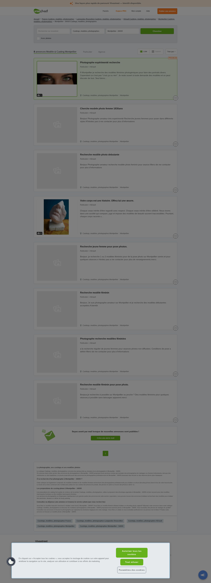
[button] (11, 561)
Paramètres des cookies (132, 570)
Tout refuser (131, 562)
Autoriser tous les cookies (131, 552)
